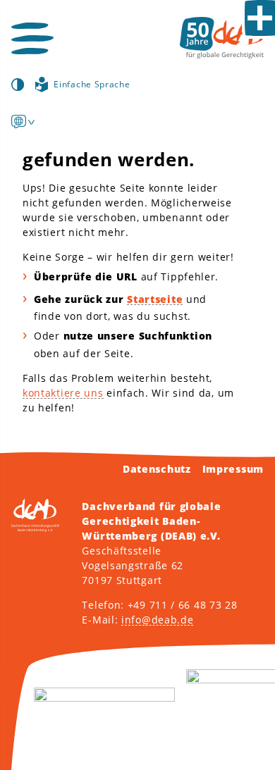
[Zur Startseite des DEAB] (222, 37)
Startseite (155, 299)
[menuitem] (18, 121)
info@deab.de (157, 619)
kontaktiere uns (63, 392)
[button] (32, 38)
